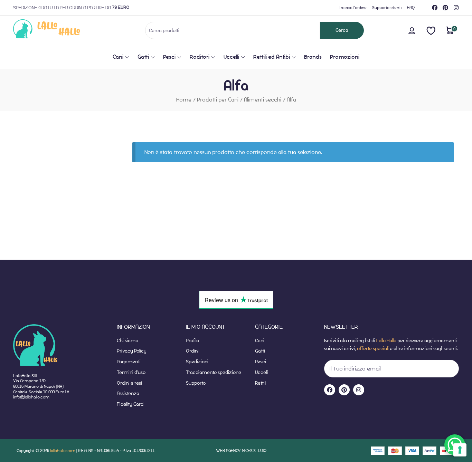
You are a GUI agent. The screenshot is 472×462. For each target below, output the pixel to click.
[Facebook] (434, 7)
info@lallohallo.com (31, 397)
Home (183, 99)
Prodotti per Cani (217, 99)
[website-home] (58, 30)
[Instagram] (456, 7)
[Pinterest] (445, 7)
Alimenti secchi (262, 99)
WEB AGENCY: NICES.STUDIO (241, 450)
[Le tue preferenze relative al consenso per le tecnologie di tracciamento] (459, 449)
